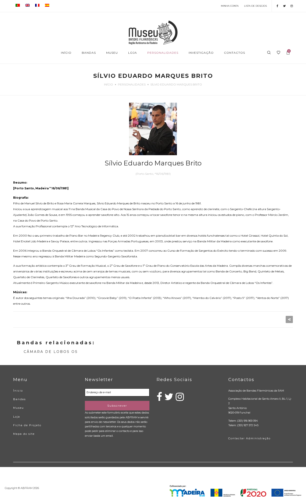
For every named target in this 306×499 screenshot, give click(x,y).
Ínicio (18, 390)
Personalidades (132, 84)
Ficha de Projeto (27, 425)
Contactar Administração (249, 438)
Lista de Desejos (255, 5)
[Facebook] (277, 6)
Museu (18, 407)
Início (108, 84)
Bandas (19, 399)
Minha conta (230, 5)
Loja (16, 416)
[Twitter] (284, 6)
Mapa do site (24, 433)
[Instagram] (291, 6)
